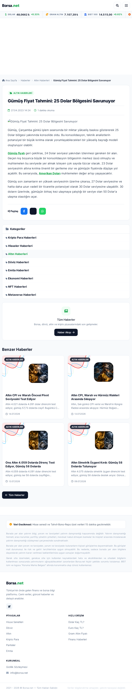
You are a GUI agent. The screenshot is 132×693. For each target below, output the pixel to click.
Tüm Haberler (17, 495)
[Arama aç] (117, 5)
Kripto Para (12, 639)
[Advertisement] (66, 46)
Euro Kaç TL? (76, 627)
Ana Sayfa (11, 80)
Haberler (25, 80)
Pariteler (10, 645)
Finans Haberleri (77, 639)
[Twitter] (9, 606)
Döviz (9, 627)
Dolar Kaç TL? (76, 622)
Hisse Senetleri (14, 622)
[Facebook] (24, 211)
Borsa (10, 5)
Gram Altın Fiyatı (77, 633)
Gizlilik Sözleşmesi (16, 666)
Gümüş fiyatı (16, 153)
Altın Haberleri (42, 80)
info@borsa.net (19, 672)
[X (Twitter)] (33, 211)
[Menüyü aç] (126, 5)
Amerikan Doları (49, 173)
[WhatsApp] (42, 211)
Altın (8, 633)
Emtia (9, 650)
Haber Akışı (64, 332)
